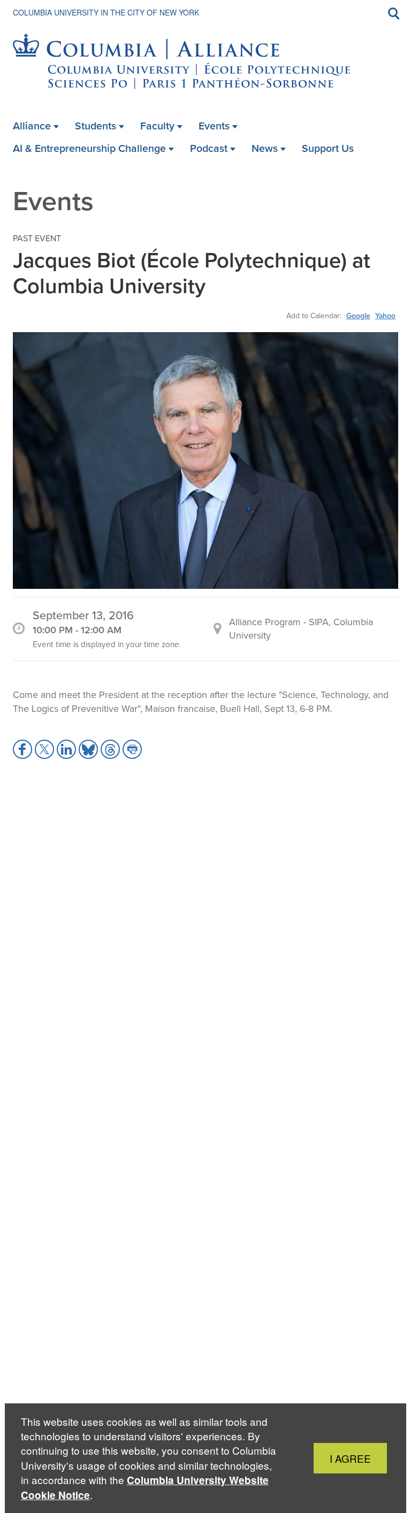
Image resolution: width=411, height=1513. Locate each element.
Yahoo (385, 315)
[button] (22, 749)
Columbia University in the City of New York (106, 12)
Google (358, 315)
